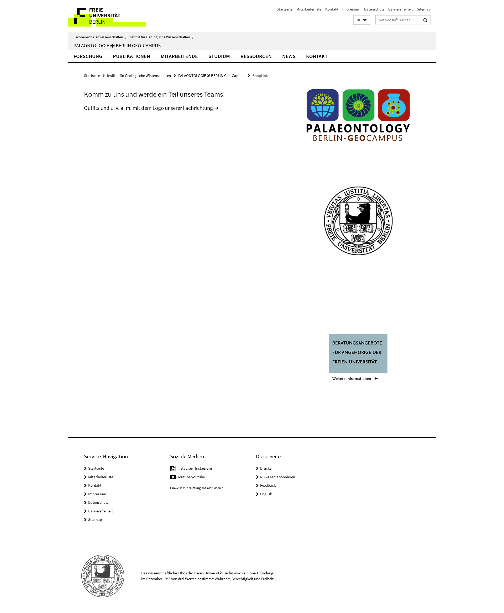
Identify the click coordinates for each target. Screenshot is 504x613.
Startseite (284, 9)
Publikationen (131, 56)
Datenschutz (374, 9)
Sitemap (423, 9)
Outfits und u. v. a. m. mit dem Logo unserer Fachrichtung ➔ (151, 107)
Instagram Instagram (194, 468)
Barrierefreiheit (400, 9)
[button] (361, 20)
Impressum (351, 9)
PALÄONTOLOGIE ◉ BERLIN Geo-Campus (117, 45)
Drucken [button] (267, 468)
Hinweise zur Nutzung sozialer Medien (196, 488)
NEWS (289, 56)
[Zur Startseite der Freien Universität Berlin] (112, 16)
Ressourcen (256, 56)
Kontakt (331, 9)
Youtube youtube (191, 476)
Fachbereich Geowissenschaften (100, 37)
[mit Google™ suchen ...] (425, 20)
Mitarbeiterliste (308, 9)
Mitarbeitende (179, 56)
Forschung (88, 56)
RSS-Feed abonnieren (277, 476)
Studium (219, 56)
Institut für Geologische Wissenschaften (161, 37)
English (266, 493)
